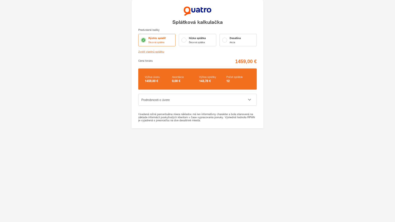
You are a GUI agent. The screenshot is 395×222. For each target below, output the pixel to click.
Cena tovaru (145, 60)
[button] (197, 99)
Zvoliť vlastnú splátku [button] (151, 51)
